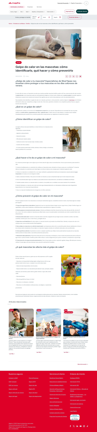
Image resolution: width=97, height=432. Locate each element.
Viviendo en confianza (19, 23)
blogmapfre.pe (69, 11)
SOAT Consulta (12, 381)
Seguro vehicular (13, 389)
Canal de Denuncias (75, 407)
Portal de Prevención (63, 3)
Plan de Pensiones (33, 378)
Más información (82, 364)
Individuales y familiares (17, 7)
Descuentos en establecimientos (58, 381)
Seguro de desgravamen (35, 396)
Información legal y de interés (77, 400)
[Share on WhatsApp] (77, 76)
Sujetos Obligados (54, 405)
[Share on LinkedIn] (73, 76)
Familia (28, 23)
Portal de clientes (82, 11)
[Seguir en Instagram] (84, 426)
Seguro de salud (33, 392)
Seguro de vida (33, 385)
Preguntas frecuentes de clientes (58, 416)
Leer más (11, 354)
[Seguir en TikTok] (87, 426)
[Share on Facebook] (70, 76)
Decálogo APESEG (74, 378)
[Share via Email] (80, 76)
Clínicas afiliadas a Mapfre (56, 385)
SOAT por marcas (13, 385)
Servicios (39, 7)
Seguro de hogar (13, 396)
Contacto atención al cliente (57, 413)
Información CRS (74, 385)
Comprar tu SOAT (13, 378)
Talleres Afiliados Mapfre (56, 409)
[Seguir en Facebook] (70, 426)
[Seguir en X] (74, 426)
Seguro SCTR (32, 381)
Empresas (30, 7)
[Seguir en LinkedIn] (77, 426)
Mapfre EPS (32, 389)
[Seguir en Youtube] (80, 426)
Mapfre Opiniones (54, 398)
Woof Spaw (71, 100)
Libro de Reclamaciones (56, 402)
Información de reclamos (76, 404)
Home (10, 23)
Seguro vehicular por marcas (16, 392)
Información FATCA (75, 381)
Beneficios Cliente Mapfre (56, 378)
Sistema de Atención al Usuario (58, 394)
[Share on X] (67, 76)
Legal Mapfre (73, 411)
